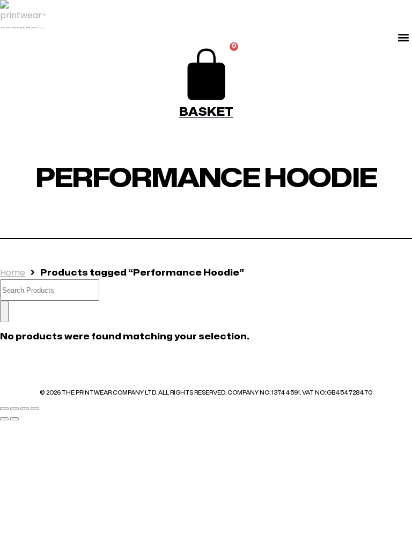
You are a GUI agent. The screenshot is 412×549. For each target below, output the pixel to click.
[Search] (4, 311)
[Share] (24, 408)
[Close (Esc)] (35, 408)
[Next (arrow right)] (14, 418)
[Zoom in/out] (4, 408)
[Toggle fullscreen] (14, 408)
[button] (403, 37)
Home (12, 272)
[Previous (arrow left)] (4, 418)
